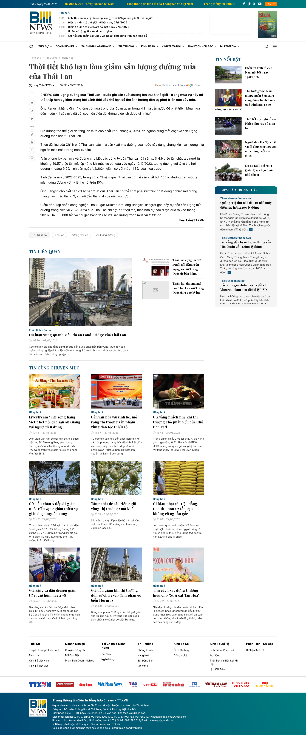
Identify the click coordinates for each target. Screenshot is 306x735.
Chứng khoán (146, 650)
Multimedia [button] (228, 46)
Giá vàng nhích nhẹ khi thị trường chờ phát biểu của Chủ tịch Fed (178, 422)
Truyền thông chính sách (44, 650)
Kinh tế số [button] (148, 46)
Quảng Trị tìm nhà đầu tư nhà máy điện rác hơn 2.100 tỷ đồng (245, 205)
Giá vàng (143, 665)
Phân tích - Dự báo (40, 330)
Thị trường (52, 57)
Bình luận (34, 655)
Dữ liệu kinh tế (255, 650)
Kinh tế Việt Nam (39, 660)
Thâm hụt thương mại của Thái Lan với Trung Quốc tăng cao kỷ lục (188, 288)
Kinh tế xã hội (220, 644)
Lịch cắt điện (217, 669)
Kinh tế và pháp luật (222, 650)
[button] (267, 46)
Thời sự (34, 644)
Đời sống (215, 655)
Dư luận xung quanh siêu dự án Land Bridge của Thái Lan (77, 334)
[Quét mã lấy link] (32, 142)
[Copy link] (32, 134)
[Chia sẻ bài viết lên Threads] (32, 111)
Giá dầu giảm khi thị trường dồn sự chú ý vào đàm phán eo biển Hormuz (116, 595)
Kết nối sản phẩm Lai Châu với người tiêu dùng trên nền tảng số (107, 35)
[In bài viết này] (32, 158)
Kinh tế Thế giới (38, 665)
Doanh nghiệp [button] (65, 46)
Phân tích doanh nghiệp (79, 660)
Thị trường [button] (126, 46)
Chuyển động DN (75, 650)
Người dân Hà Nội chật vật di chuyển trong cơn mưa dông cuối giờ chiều (261, 149)
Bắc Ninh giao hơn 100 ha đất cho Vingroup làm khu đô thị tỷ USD (244, 287)
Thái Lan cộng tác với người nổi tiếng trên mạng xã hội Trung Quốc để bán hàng (186, 267)
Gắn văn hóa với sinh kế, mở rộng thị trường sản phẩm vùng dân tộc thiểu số (114, 422)
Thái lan (59, 234)
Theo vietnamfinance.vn (235, 198)
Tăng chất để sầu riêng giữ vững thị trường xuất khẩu (113, 506)
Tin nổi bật (228, 59)
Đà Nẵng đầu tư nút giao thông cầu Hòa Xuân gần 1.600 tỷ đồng (245, 244)
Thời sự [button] (43, 46)
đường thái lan (80, 234)
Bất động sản (145, 660)
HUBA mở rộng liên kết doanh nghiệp (90, 31)
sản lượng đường (105, 234)
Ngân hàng (108, 659)
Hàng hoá (67, 57)
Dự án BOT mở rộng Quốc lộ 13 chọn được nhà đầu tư (259, 170)
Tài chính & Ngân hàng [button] (96, 46)
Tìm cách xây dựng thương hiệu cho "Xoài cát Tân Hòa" (176, 593)
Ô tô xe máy (181, 650)
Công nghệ (180, 655)
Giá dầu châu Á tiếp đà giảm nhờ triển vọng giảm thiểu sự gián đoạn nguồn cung (53, 508)
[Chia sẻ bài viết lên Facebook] (32, 95)
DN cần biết (72, 655)
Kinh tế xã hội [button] (171, 46)
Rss (269, 3)
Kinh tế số (181, 644)
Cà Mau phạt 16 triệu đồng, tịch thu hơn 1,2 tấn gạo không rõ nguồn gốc (175, 508)
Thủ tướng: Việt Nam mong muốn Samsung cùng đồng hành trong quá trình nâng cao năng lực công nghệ (245, 100)
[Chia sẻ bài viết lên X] (32, 103)
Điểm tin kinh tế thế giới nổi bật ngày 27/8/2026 (97, 22)
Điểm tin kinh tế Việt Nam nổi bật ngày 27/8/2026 (98, 26)
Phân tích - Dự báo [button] (200, 46)
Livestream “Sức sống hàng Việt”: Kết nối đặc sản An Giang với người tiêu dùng (54, 422)
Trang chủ (35, 57)
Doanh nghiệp (75, 644)
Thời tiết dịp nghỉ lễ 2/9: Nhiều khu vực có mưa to (261, 123)
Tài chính (106, 654)
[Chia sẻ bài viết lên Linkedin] (32, 119)
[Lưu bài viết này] (32, 150)
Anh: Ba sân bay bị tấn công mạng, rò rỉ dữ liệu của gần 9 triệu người (110, 18)
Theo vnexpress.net (232, 281)
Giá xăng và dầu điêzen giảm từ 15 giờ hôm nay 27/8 (52, 593)
